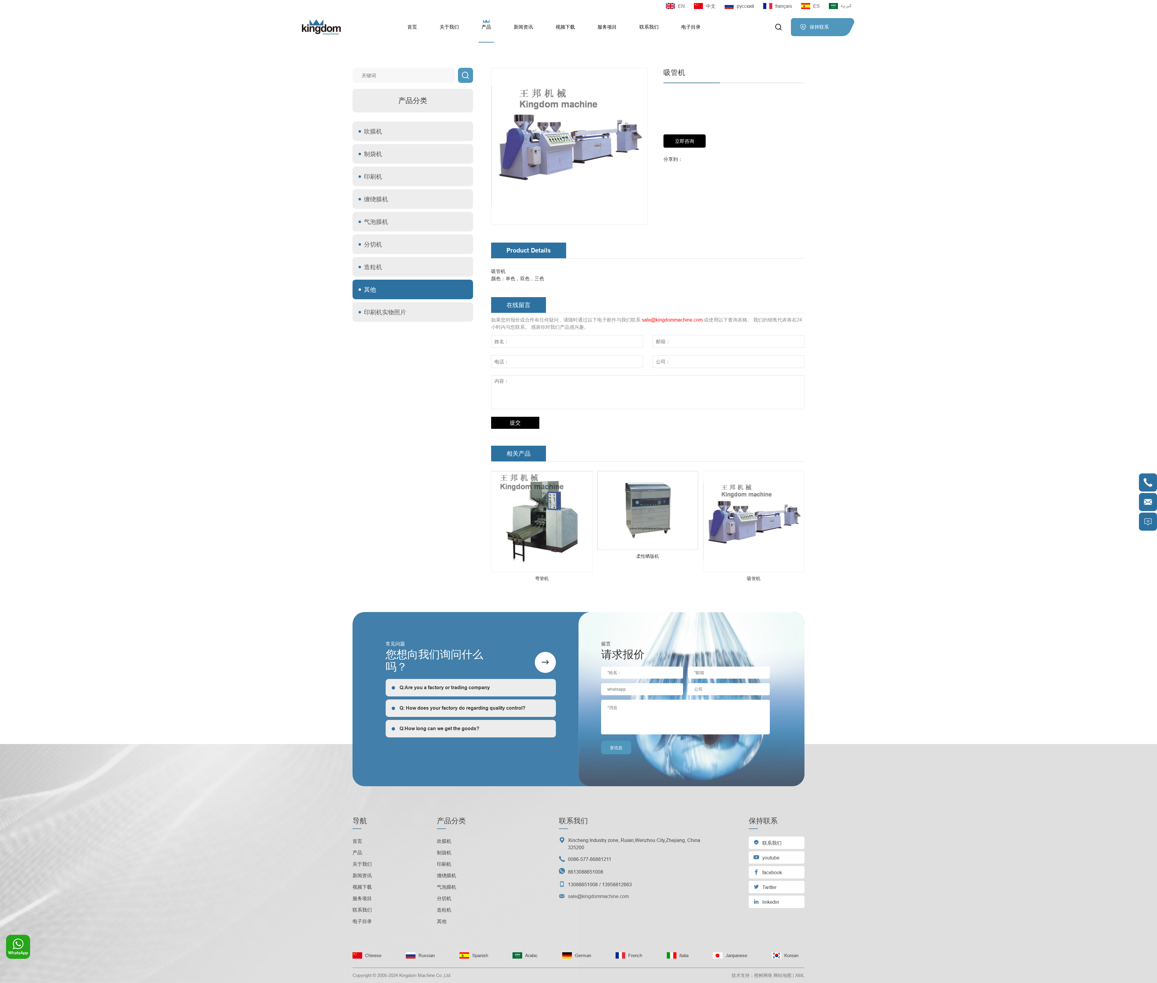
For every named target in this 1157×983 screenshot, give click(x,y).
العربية (846, 6)
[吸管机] (569, 146)
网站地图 (782, 975)
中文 (711, 6)
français (783, 6)
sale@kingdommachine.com (672, 319)
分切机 (373, 244)
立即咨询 (684, 141)
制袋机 (373, 153)
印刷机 (373, 176)
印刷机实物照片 (385, 312)
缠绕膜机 (376, 199)
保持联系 (814, 27)
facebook (767, 872)
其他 (370, 289)
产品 (486, 27)
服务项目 (607, 27)
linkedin (766, 901)
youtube (766, 857)
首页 (412, 27)
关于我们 (449, 27)
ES (816, 6)
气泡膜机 (376, 221)
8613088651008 (585, 872)
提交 (515, 422)
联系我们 (649, 27)
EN (681, 6)
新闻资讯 (523, 27)
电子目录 (691, 27)
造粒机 (373, 266)
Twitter (764, 887)
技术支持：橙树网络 (752, 975)
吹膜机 (373, 131)
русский (745, 6)
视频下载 (565, 27)
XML (799, 975)
